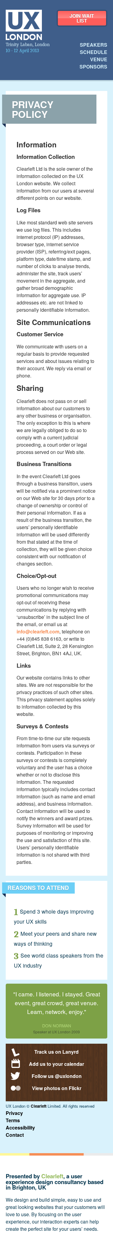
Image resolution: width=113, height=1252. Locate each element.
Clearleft (38, 1106)
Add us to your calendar (56, 1063)
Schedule (93, 52)
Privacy (14, 1112)
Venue (98, 59)
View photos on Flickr (56, 1088)
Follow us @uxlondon (57, 1075)
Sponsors (93, 66)
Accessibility (20, 1127)
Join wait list (82, 18)
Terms (13, 1120)
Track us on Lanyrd (56, 1051)
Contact (15, 1134)
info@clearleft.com (38, 631)
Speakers (93, 44)
